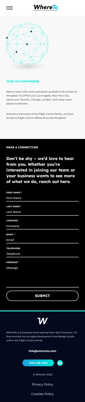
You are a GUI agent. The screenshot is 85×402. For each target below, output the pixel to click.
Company (12, 220)
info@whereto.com (42, 351)
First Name (13, 192)
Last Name (13, 206)
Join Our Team (38, 363)
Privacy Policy (42, 384)
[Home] (49, 8)
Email (10, 234)
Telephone (13, 248)
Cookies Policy (42, 394)
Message (11, 262)
